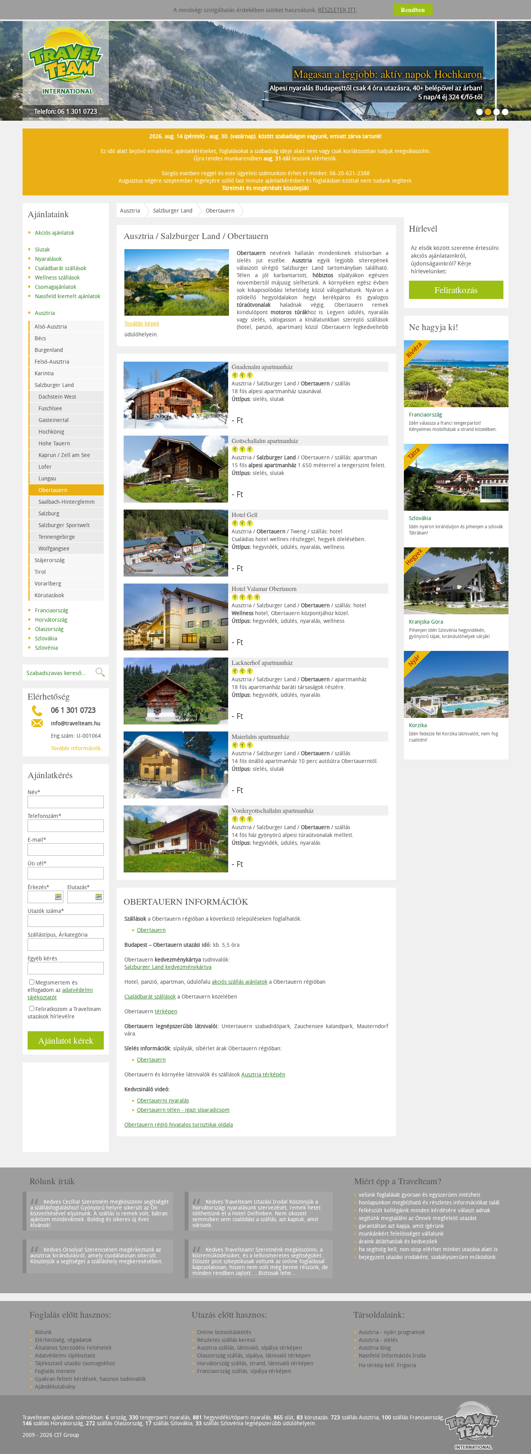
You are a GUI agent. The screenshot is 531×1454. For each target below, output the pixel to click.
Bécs (40, 338)
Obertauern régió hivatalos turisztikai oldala (178, 1124)
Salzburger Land (54, 385)
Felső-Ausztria (52, 361)
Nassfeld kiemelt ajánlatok (64, 295)
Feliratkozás (456, 289)
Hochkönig (51, 431)
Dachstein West (57, 396)
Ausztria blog (375, 1347)
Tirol (40, 571)
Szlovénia (43, 647)
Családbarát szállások (57, 267)
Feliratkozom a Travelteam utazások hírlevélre (64, 1012)
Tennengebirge (56, 536)
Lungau (47, 478)
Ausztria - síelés (378, 1339)
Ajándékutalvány (55, 1386)
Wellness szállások (54, 276)
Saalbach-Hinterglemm (66, 501)
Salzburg (48, 513)
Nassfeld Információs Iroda (392, 1355)
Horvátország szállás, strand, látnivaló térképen (255, 1363)
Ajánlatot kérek (66, 1040)
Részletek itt (337, 10)
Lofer (45, 466)
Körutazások (49, 595)
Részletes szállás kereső (226, 1339)
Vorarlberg (48, 583)
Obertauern (52, 490)
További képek (141, 323)
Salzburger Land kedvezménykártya (167, 967)
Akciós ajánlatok (51, 232)
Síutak (39, 248)
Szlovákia (42, 637)
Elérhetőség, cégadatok (63, 1339)
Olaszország (45, 628)
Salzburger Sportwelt (64, 525)
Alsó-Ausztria (51, 326)
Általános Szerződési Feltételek (73, 1347)
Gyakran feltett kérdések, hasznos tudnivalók (90, 1378)
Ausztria (41, 312)
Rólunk (43, 1332)
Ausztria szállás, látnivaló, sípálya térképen (249, 1347)
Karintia (44, 373)
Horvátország (47, 619)
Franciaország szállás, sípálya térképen (244, 1371)
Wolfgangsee (54, 548)
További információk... (78, 748)
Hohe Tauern (54, 443)
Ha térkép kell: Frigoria (387, 1365)
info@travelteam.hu (75, 723)
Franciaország (48, 609)
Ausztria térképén (263, 1074)
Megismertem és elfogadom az (60, 990)
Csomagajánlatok (52, 286)
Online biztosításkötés (224, 1332)
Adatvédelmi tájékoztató (65, 1355)
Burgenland (49, 349)
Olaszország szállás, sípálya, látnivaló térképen (254, 1355)
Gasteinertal (53, 420)
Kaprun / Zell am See (64, 455)
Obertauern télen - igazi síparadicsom (183, 1109)
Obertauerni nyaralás (163, 1100)
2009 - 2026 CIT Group (51, 1435)
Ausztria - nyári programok (392, 1332)
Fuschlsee (50, 408)
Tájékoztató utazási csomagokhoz (75, 1363)
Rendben (413, 9)
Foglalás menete (55, 1371)
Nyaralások (45, 258)
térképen (166, 1011)
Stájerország (50, 560)
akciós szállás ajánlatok (239, 981)
